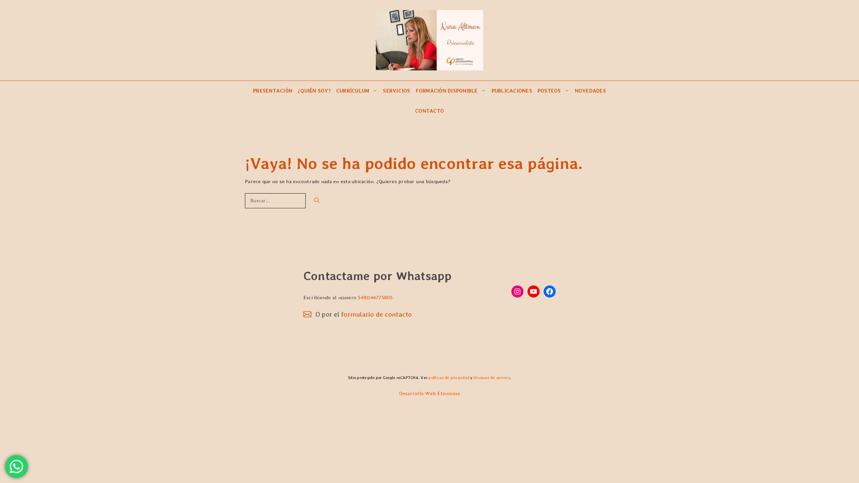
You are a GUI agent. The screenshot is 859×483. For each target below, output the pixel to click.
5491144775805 (375, 297)
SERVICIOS (396, 91)
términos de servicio (491, 377)
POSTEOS (549, 91)
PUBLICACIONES (512, 91)
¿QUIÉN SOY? (314, 91)
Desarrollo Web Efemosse (429, 393)
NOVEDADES (590, 91)
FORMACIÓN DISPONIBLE (447, 91)
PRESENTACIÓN (272, 91)
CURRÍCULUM (352, 91)
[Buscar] (316, 200)
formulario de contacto (376, 314)
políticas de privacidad (448, 377)
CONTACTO (429, 111)
